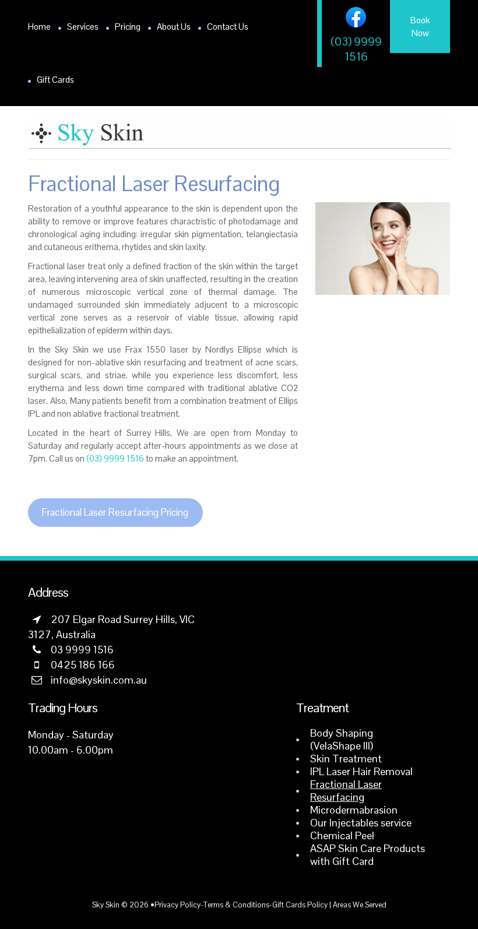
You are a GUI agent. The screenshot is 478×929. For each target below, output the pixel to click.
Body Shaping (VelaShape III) (341, 739)
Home (39, 26)
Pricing (127, 26)
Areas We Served (359, 905)
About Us (174, 26)
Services (83, 26)
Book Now (420, 26)
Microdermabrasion (354, 810)
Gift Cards (55, 79)
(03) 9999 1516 (356, 49)
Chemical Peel (342, 835)
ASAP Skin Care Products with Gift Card (367, 855)
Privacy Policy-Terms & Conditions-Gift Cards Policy (241, 905)
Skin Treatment (346, 758)
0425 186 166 (83, 664)
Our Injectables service (361, 822)
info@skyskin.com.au (99, 680)
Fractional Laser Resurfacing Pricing (115, 512)
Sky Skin (105, 905)
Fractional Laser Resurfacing (346, 790)
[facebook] (356, 17)
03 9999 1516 (82, 649)
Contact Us (227, 26)
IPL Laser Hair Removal (361, 771)
